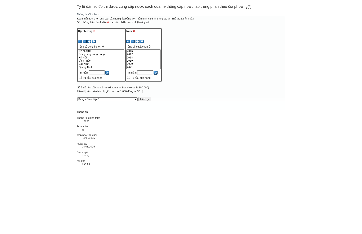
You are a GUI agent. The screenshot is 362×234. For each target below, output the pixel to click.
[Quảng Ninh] (101, 67)
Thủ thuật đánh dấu (183, 18)
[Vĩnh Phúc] (101, 60)
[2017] (143, 54)
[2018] (143, 57)
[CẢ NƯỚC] (101, 51)
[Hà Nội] (101, 57)
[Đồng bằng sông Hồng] (101, 54)
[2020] (143, 64)
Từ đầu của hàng (92, 77)
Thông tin (82, 14)
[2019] (143, 60)
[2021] (143, 67)
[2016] (143, 51)
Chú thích (93, 14)
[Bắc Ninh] (101, 64)
